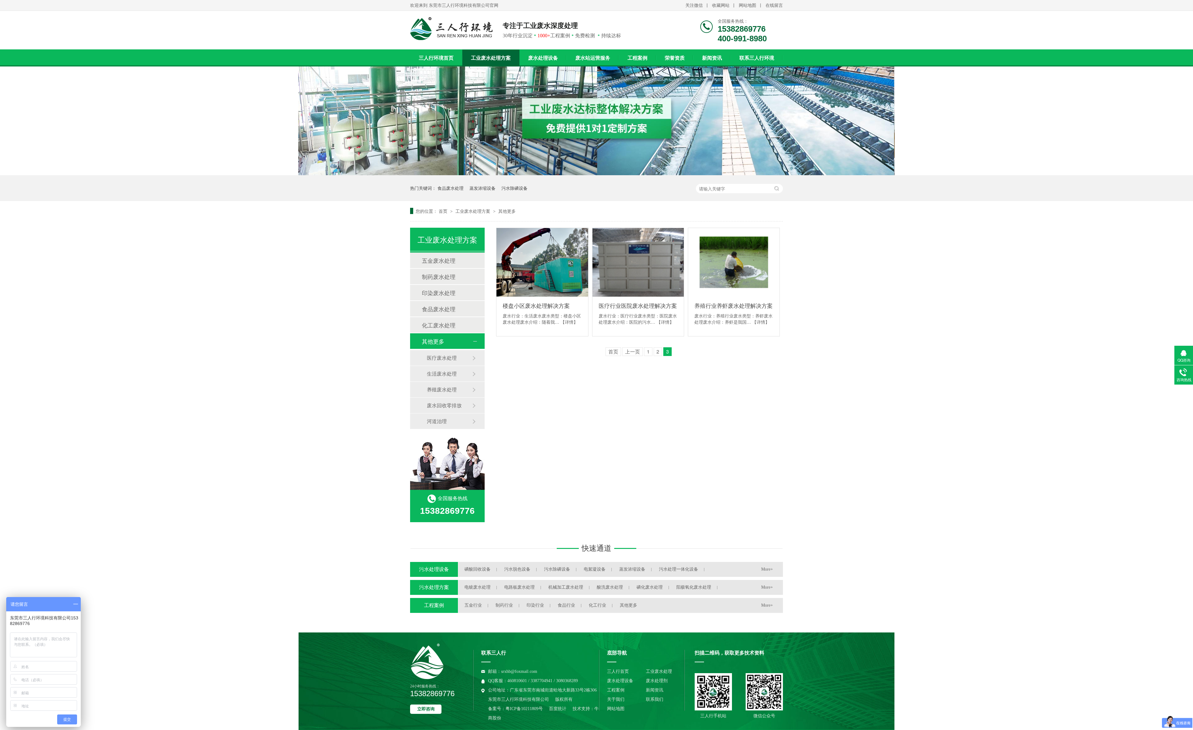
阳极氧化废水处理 (693, 587)
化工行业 (597, 605)
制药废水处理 (438, 276)
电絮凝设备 (595, 569)
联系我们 (654, 699)
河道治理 (437, 421)
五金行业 (473, 605)
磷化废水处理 (650, 587)
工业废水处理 (659, 671)
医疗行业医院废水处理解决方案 (638, 305)
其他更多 (507, 211)
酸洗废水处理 (610, 587)
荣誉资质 (675, 58)
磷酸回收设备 (477, 569)
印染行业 (535, 605)
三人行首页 (618, 671)
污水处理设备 (434, 569)
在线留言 (774, 5)
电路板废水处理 (519, 587)
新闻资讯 (712, 58)
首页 (444, 211)
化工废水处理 (438, 325)
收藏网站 (720, 5)
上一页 (632, 351)
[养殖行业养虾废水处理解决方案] (733, 262)
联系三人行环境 (756, 58)
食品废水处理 (450, 188)
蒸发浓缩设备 (482, 188)
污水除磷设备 (514, 188)
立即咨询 (426, 709)
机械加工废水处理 (565, 587)
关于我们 (615, 699)
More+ (767, 569)
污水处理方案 (434, 587)
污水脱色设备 (517, 569)
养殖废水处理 (442, 389)
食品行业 (566, 605)
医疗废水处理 (442, 357)
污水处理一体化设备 (678, 569)
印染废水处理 (438, 293)
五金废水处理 (438, 260)
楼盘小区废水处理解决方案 (536, 305)
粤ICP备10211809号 (524, 708)
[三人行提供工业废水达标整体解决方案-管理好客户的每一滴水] (596, 173)
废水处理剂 (657, 680)
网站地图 (747, 5)
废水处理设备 (543, 58)
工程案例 (637, 58)
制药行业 (504, 605)
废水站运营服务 (592, 58)
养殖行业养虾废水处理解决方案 (733, 305)
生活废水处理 (442, 373)
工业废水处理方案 (491, 58)
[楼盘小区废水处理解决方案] (542, 262)
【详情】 (569, 322)
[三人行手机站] (713, 691)
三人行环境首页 (436, 58)
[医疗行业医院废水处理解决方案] (638, 262)
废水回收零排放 (444, 405)
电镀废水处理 (477, 587)
